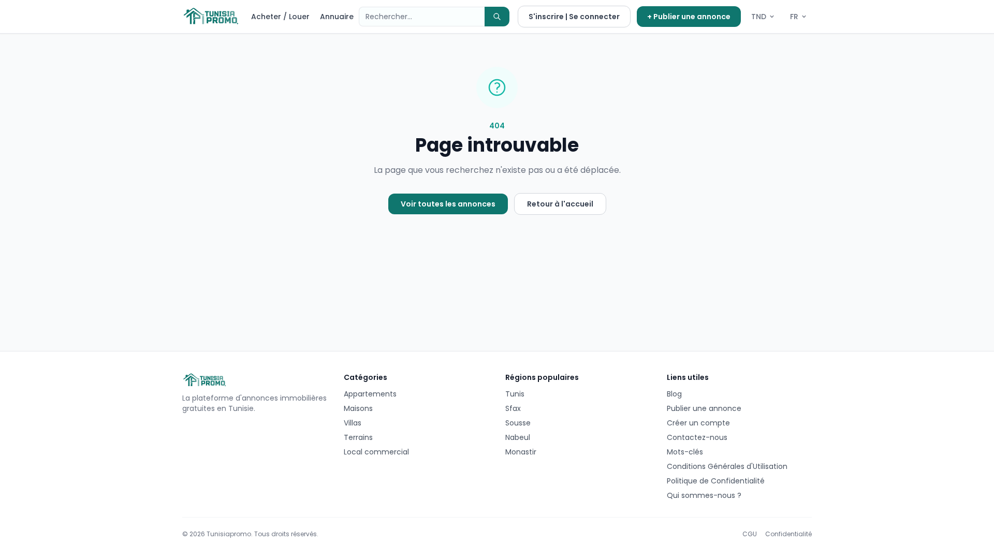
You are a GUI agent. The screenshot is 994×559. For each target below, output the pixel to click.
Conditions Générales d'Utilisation (727, 466)
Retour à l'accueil (560, 204)
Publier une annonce (704, 408)
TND (758, 16)
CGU (749, 534)
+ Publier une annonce (688, 16)
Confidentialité (788, 534)
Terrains (358, 437)
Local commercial (376, 452)
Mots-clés (685, 452)
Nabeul (517, 437)
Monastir (520, 452)
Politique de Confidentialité (716, 481)
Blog (674, 394)
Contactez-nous (697, 437)
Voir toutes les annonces (448, 204)
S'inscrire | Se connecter (574, 16)
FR (794, 16)
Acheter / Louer (280, 16)
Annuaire (337, 16)
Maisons (358, 408)
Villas (352, 423)
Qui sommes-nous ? (704, 495)
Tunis (514, 394)
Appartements (370, 394)
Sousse (518, 423)
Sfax (513, 408)
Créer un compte (698, 423)
